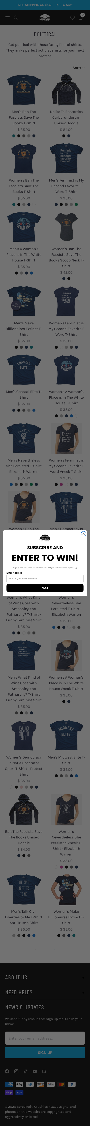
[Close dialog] (83, 533)
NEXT (45, 588)
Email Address (14, 573)
